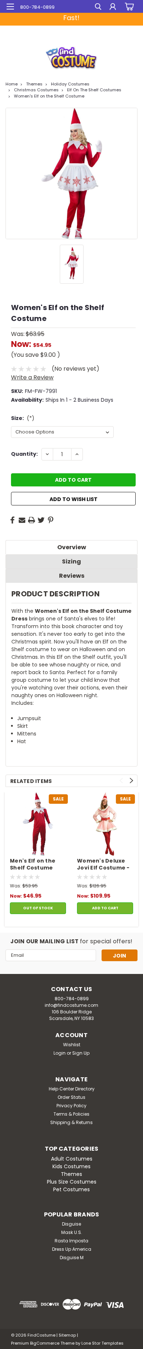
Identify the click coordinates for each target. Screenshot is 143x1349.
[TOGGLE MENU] (10, 6)
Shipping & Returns (71, 1122)
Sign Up (80, 1053)
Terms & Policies (71, 1114)
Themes (34, 84)
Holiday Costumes (70, 84)
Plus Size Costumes (71, 1181)
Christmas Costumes (36, 90)
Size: (22, 418)
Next (131, 780)
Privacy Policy (71, 1105)
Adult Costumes (71, 1158)
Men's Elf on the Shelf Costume (32, 864)
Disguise (71, 1224)
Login (60, 1053)
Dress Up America (71, 1249)
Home (12, 84)
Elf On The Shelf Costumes (94, 90)
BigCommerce (44, 1343)
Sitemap (67, 1335)
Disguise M (72, 1257)
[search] (98, 7)
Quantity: (24, 454)
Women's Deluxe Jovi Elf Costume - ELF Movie (103, 864)
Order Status (71, 1097)
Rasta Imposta (71, 1241)
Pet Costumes (71, 1189)
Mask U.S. (71, 1232)
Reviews (71, 576)
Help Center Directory (72, 1089)
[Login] (112, 7)
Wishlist (71, 1045)
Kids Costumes (71, 1166)
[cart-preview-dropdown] (128, 6)
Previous (121, 780)
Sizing (71, 561)
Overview (71, 547)
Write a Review (32, 377)
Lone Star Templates (102, 1343)
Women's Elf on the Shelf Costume (49, 96)
